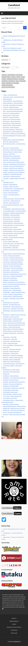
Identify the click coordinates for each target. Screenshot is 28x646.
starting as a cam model (7, 85)
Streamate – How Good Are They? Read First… (14, 382)
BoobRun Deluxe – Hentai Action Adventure (13, 139)
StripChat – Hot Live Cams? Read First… (12, 384)
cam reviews (21, 79)
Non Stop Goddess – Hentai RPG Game (12, 321)
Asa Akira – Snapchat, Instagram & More (13, 109)
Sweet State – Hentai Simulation (11, 386)
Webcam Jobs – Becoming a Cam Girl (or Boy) (14, 408)
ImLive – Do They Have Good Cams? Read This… (14, 284)
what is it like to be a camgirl (8, 87)
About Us (14, 618)
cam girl (23, 77)
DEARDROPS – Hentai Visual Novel (11, 215)
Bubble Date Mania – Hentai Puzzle (11, 156)
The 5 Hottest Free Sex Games (10, 392)
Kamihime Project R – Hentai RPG (11, 286)
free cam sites (12, 81)
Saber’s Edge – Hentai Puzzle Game (11, 361)
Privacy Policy (6, 347)
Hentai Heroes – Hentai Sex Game (11, 272)
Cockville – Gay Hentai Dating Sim (11, 194)
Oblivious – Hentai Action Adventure (11, 327)
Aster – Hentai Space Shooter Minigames (13, 111)
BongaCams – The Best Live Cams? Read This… (14, 133)
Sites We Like (6, 373)
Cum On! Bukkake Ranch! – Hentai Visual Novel (14, 211)
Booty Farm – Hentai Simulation (11, 148)
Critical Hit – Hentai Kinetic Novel (11, 202)
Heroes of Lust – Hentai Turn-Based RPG (12, 276)
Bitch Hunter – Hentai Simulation (11, 127)
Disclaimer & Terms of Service (10, 227)
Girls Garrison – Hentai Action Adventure (13, 262)
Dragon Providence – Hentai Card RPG (12, 229)
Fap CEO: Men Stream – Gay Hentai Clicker (13, 243)
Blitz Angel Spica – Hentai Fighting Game (13, 131)
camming (4, 79)
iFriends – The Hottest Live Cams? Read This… (14, 282)
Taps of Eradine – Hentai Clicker (10, 390)
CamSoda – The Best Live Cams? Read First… (14, 170)
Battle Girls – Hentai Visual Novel (11, 117)
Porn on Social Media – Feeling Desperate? (13, 345)
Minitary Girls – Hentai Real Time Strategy (13, 308)
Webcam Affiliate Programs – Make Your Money (14, 406)
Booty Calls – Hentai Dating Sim (10, 141)
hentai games (22, 81)
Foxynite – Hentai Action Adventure (11, 255)
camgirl (18, 77)
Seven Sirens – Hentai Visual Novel (11, 371)
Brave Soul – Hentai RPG (9, 154)
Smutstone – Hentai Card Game (10, 380)
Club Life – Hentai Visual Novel (10, 192)
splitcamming (16, 83)
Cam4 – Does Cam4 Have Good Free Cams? (13, 162)
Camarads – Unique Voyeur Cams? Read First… (14, 164)
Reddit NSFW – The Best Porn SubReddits (13, 355)
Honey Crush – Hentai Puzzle (10, 278)
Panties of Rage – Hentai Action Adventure (13, 329)
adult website (19, 74)
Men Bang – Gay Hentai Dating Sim (11, 304)
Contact (5, 196)
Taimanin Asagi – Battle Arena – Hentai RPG (13, 388)
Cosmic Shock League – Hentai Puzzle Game (13, 198)
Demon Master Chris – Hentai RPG (11, 219)
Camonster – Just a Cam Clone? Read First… (13, 166)
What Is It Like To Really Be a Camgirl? (12, 48)
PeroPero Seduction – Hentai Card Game (12, 331)
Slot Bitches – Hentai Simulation (11, 376)
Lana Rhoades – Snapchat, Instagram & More (14, 292)
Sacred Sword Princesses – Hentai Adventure (13, 363)
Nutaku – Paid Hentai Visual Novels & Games (14, 325)
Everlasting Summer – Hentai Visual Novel (13, 233)
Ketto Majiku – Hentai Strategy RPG (11, 288)
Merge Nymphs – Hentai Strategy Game (12, 306)
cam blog (13, 77)
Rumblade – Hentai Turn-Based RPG (11, 359)
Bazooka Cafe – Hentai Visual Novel (11, 119)
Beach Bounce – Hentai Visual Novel (11, 121)
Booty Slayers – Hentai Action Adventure (13, 150)
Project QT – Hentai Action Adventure (12, 349)
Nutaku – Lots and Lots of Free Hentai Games (14, 323)
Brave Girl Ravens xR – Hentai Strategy (12, 152)
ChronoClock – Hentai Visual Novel (11, 190)
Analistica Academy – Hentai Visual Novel (13, 103)
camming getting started (12, 79)
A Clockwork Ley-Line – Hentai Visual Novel (13, 97)
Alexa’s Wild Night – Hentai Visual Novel (12, 101)
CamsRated (14, 5)
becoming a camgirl (6, 77)
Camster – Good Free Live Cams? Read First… (14, 172)
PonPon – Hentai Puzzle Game (10, 343)
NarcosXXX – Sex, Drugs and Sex (11, 316)
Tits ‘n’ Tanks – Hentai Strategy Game (12, 396)
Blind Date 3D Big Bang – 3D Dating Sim (12, 129)
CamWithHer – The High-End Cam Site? (12, 174)
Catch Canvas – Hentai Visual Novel (11, 176)
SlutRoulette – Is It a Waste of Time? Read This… (14, 378)
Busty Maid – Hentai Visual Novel (11, 160)
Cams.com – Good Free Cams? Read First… (13, 168)
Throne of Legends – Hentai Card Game (12, 394)
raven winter (9, 83)
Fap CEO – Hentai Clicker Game (10, 241)
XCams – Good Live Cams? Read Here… (12, 412)
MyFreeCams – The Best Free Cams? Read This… (14, 314)
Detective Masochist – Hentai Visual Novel (13, 223)
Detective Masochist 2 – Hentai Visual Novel (13, 225)
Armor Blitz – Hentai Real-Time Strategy (12, 105)
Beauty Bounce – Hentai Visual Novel (12, 123)
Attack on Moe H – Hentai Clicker (11, 115)
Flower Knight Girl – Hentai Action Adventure (14, 253)
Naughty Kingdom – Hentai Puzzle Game (13, 319)
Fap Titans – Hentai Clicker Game (11, 245)
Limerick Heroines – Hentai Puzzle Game (12, 296)
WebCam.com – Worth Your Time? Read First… (14, 410)
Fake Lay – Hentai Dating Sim (10, 235)
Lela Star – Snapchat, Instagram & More (12, 294)
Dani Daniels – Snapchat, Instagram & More (13, 213)
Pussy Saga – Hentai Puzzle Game (11, 351)
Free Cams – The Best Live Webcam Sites (13, 257)
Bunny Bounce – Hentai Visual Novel (11, 158)
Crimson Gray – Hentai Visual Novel (11, 200)
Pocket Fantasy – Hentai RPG (10, 339)
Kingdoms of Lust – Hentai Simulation (12, 290)
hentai (17, 81)
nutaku (3, 83)
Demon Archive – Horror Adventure (11, 217)
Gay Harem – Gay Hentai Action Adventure (13, 259)
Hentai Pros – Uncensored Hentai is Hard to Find (14, 274)
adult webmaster (11, 74)
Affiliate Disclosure (7, 99)
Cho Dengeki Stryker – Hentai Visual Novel (13, 188)
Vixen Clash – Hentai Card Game (11, 404)
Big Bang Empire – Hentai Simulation (12, 125)
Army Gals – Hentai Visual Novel (11, 107)
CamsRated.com (16, 641)
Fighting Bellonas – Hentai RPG (10, 247)
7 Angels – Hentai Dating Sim (10, 95)
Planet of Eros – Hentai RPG (9, 337)
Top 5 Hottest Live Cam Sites (10, 398)
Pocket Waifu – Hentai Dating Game (11, 341)
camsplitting (5, 81)
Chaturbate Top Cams (8, 182)
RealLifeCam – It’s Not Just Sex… (11, 353)
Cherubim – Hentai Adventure (10, 184)
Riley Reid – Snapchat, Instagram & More (13, 357)
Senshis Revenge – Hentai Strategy (11, 369)
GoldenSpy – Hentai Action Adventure (12, 266)
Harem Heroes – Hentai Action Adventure (13, 268)
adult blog (4, 74)
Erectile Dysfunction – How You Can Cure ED (13, 231)
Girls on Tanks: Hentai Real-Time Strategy (13, 264)
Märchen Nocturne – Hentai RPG (11, 302)
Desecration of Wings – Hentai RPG (11, 221)
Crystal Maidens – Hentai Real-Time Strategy (14, 209)
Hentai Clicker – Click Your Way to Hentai (13, 270)
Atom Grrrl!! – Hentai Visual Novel (11, 113)
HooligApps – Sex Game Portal (10, 280)
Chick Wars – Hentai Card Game (10, 186)
